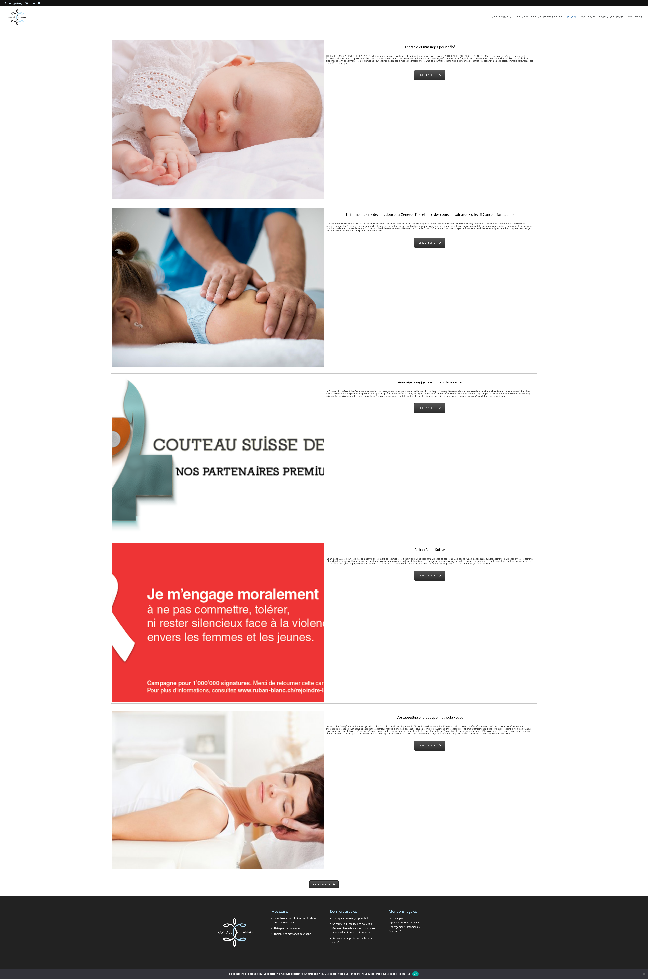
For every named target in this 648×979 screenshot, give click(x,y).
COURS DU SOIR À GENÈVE (602, 17)
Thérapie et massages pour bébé (292, 934)
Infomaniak (413, 927)
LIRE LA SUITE (427, 75)
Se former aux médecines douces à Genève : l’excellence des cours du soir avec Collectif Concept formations (354, 928)
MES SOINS (499, 17)
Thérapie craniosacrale (287, 928)
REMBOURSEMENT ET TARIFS (539, 17)
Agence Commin (399, 922)
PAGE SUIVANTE (321, 884)
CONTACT (635, 17)
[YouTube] (39, 3)
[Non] (643, 974)
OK (415, 973)
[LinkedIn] (34, 3)
